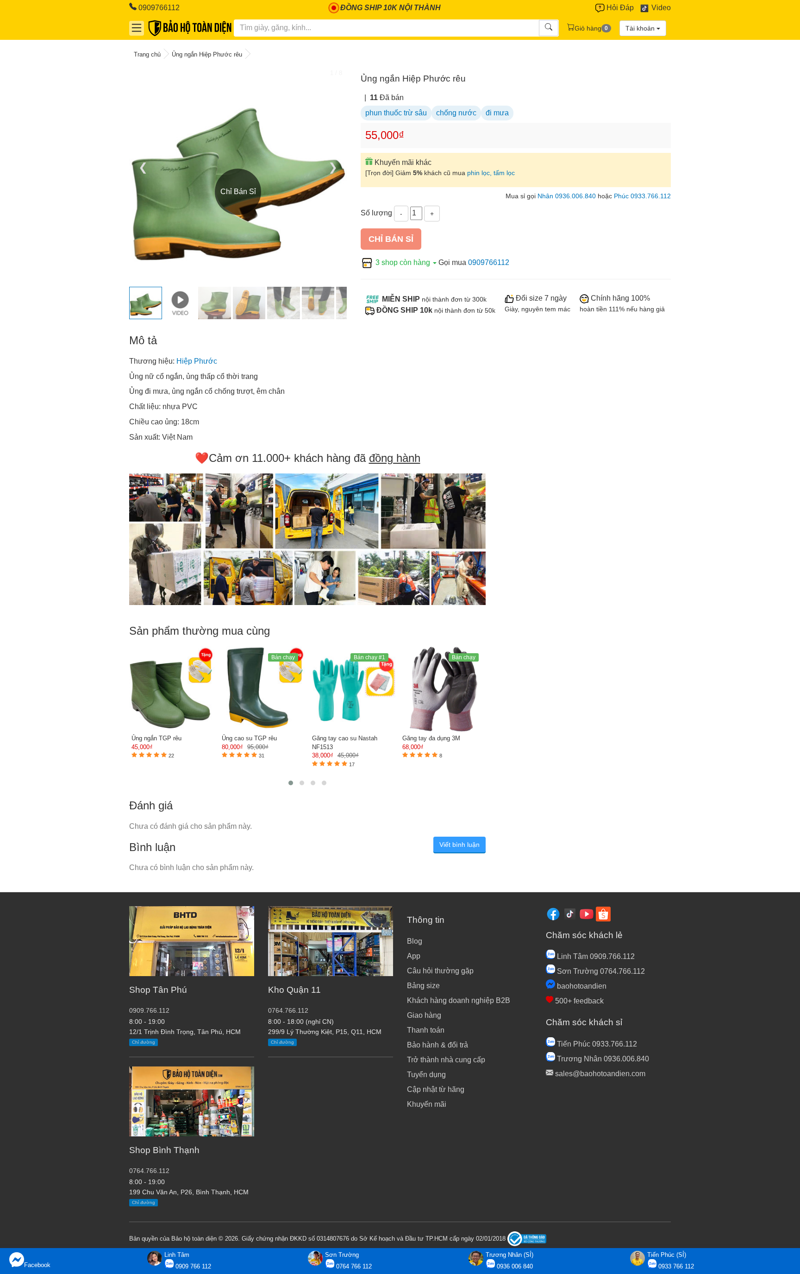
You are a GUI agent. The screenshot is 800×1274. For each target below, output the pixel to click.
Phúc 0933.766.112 (642, 196)
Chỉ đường (143, 1042)
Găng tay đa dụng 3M (431, 738)
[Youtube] (586, 913)
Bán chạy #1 (369, 657)
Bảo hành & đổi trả (437, 1045)
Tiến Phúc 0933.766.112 (596, 1044)
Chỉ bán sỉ (391, 239)
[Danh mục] (136, 27)
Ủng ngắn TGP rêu (156, 738)
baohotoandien (580, 986)
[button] (290, 783)
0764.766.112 (149, 1170)
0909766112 (158, 8)
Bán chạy (283, 657)
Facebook (37, 1264)
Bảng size (423, 986)
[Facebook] (553, 913)
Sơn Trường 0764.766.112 (600, 971)
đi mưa (497, 113)
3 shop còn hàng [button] (403, 262)
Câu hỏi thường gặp (440, 971)
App (413, 956)
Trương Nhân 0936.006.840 (602, 1059)
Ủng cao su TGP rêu (249, 738)
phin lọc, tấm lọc (491, 173)
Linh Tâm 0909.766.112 (595, 956)
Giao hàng (424, 1015)
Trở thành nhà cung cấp (446, 1060)
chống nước (456, 113)
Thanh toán (425, 1030)
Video (660, 8)
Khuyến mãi (426, 1104)
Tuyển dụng (426, 1074)
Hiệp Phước (196, 361)
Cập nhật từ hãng (435, 1089)
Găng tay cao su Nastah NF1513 (344, 743)
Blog (414, 941)
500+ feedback (578, 1001)
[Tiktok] (569, 913)
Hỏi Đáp (619, 8)
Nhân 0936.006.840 (567, 196)
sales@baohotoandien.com (599, 1074)
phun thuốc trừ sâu (396, 113)
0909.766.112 (149, 1010)
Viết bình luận (459, 844)
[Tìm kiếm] (548, 28)
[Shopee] (603, 913)
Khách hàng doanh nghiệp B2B (458, 1000)
